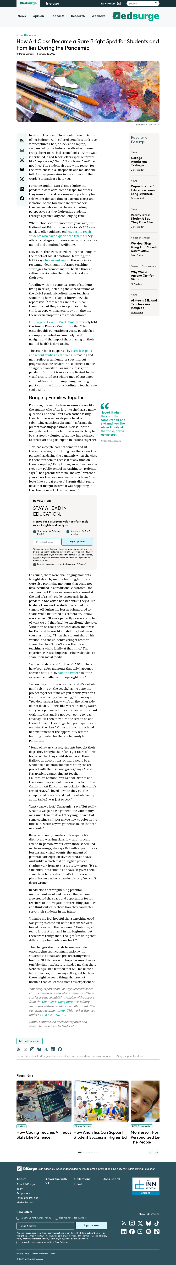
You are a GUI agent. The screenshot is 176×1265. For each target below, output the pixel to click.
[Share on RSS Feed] (22, 141)
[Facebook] (60, 1049)
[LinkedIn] (53, 1049)
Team (19, 1188)
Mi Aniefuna (136, 284)
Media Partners (25, 1202)
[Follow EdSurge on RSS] (123, 1223)
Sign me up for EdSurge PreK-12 (48, 532)
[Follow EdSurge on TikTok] (157, 1223)
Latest (78, 1184)
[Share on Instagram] (22, 160)
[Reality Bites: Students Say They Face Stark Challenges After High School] (144, 219)
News (22, 16)
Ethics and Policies (27, 1197)
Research (78, 16)
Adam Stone (137, 312)
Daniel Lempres (26, 54)
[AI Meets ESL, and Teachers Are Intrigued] (144, 302)
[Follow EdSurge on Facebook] (132, 1231)
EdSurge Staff (137, 198)
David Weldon (137, 170)
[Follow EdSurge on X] (140, 1223)
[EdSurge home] (28, 3)
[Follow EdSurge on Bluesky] (148, 1223)
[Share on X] (22, 179)
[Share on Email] (22, 150)
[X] (46, 1049)
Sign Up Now (77, 541)
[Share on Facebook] (22, 198)
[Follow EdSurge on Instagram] (132, 1223)
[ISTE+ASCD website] (52, 3)
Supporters (23, 1193)
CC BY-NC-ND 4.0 (52, 1015)
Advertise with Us (56, 1181)
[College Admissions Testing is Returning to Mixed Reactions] (144, 162)
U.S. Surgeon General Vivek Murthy (53, 322)
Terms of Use (75, 554)
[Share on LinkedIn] (22, 189)
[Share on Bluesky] (22, 169)
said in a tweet (67, 673)
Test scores (64, 355)
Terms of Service (40, 1253)
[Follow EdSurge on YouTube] (140, 1231)
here (61, 1010)
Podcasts (57, 16)
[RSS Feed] (18, 1049)
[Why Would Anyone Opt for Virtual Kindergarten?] (144, 276)
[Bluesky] (39, 1049)
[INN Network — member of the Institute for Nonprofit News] (146, 1186)
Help (53, 1253)
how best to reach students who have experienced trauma (60, 233)
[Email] (25, 1049)
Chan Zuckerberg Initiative (60, 1002)
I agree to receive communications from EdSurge (61, 564)
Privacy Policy (22, 1253)
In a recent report (57, 260)
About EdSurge (25, 1184)
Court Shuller (137, 255)
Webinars (98, 16)
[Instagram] (32, 1049)
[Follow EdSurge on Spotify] (148, 1231)
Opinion (38, 16)
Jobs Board (111, 1179)
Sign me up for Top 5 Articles (80, 532)
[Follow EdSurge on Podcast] (157, 1231)
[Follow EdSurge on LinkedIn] (123, 1231)
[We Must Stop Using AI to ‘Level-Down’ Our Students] (144, 247)
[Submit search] (156, 3)
